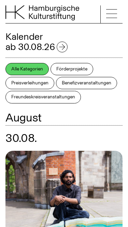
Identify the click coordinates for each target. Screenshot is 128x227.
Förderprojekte (71, 69)
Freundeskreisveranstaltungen (43, 97)
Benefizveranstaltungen (86, 83)
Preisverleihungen (29, 83)
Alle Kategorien (27, 69)
